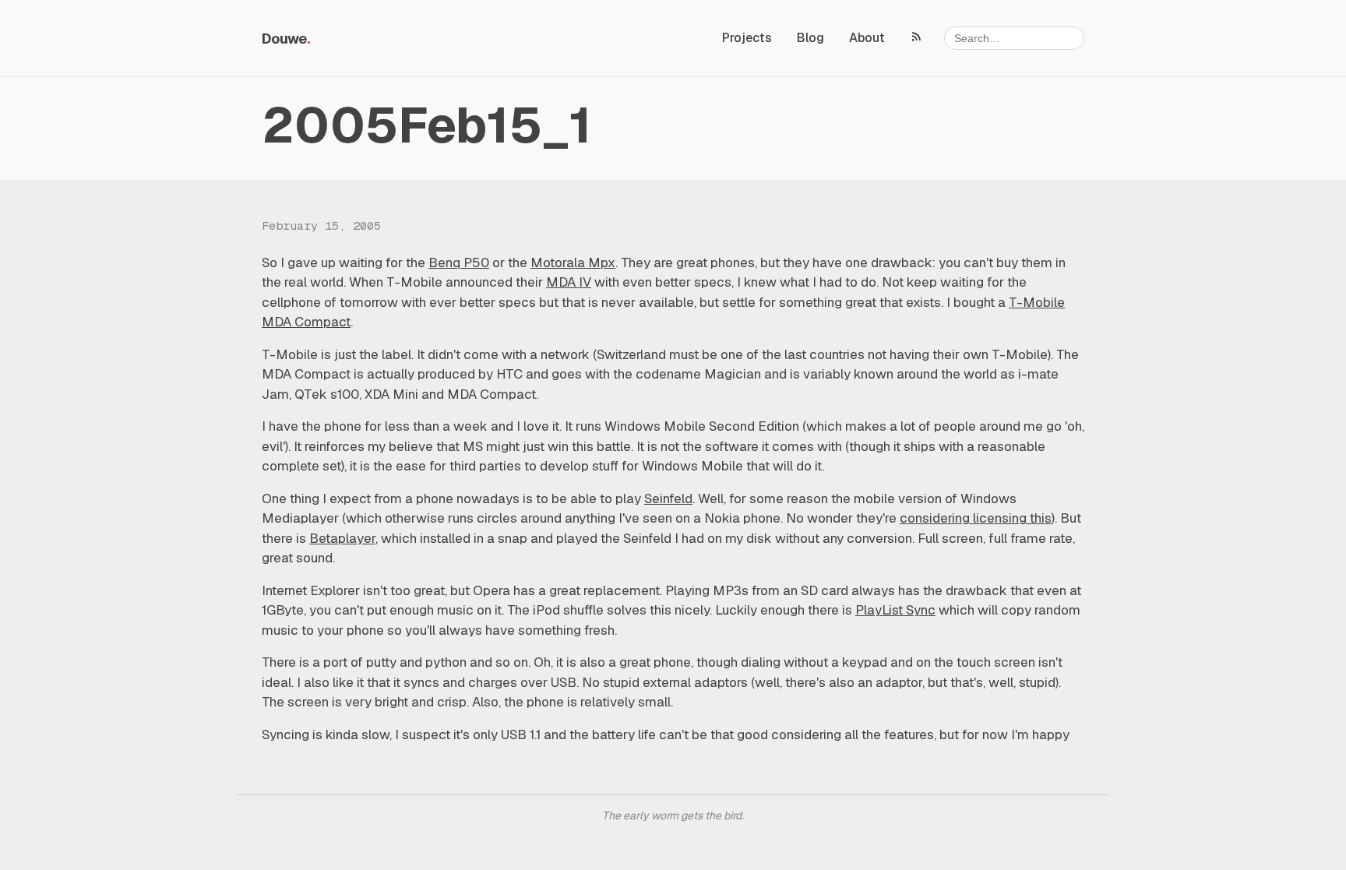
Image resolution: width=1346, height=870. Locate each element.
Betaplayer (342, 538)
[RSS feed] (916, 36)
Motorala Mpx (572, 262)
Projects (747, 38)
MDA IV (568, 282)
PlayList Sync (895, 609)
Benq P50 (458, 262)
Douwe (284, 39)
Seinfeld (668, 498)
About (867, 38)
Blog (810, 38)
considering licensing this (976, 518)
